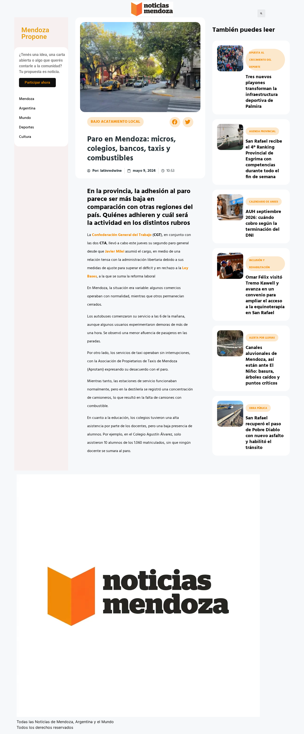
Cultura (25, 137)
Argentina (27, 108)
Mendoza (26, 99)
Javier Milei (114, 252)
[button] (261, 13)
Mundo (25, 118)
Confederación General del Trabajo (122, 235)
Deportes (26, 127)
